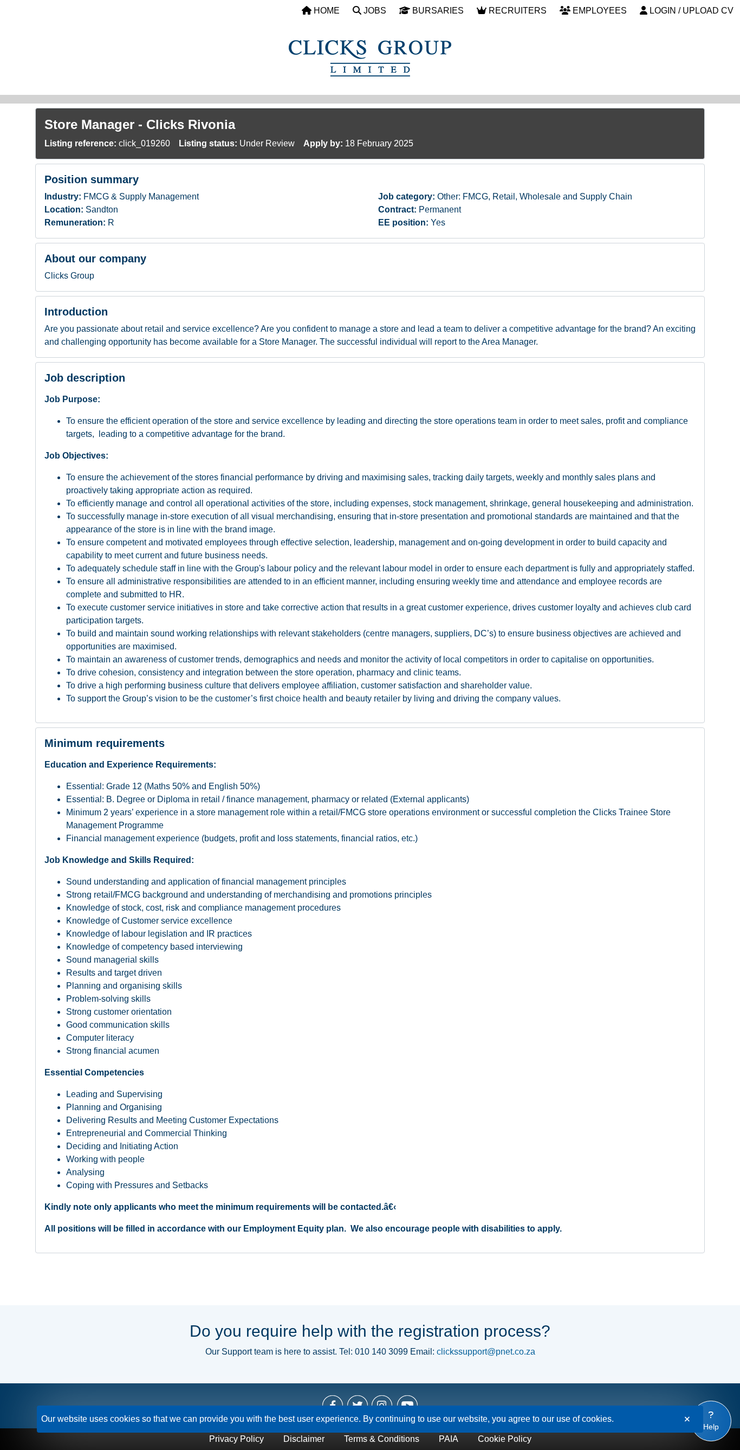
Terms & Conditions (381, 1438)
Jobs (373, 10)
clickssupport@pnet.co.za (486, 1351)
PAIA (448, 1438)
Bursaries (437, 10)
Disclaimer (303, 1438)
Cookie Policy (504, 1438)
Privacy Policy (236, 1438)
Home (325, 10)
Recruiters (516, 10)
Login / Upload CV (690, 10)
